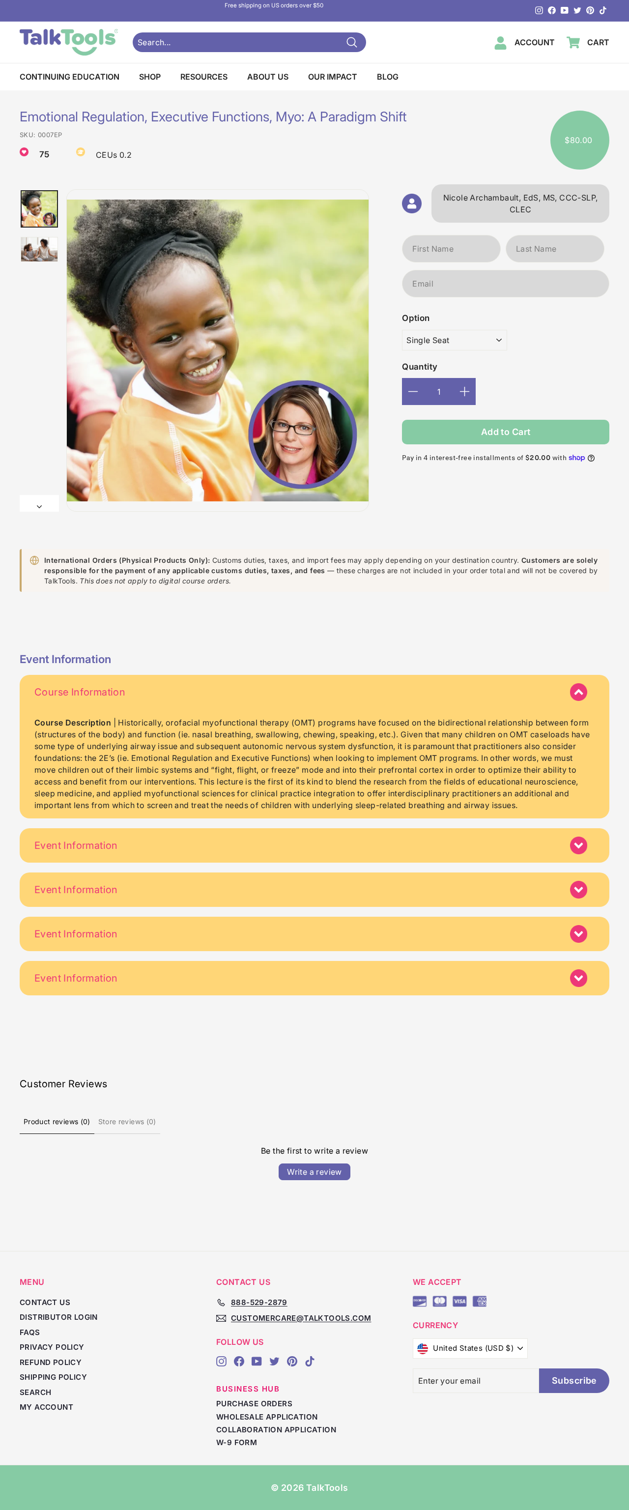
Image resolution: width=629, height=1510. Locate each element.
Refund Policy (51, 1362)
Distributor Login (59, 1317)
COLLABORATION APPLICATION (276, 1429)
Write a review (314, 1172)
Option (415, 318)
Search (35, 1392)
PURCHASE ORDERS (254, 1403)
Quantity (419, 367)
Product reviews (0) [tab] (57, 1121)
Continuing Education (69, 77)
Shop (150, 77)
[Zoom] (218, 350)
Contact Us (45, 1302)
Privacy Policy (52, 1347)
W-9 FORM (236, 1442)
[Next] (39, 503)
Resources (204, 77)
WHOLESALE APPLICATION (266, 1417)
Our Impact (332, 77)
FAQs (30, 1332)
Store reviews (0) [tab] (127, 1121)
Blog (388, 77)
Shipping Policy (53, 1377)
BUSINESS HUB (248, 1389)
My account (46, 1407)
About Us (267, 77)
